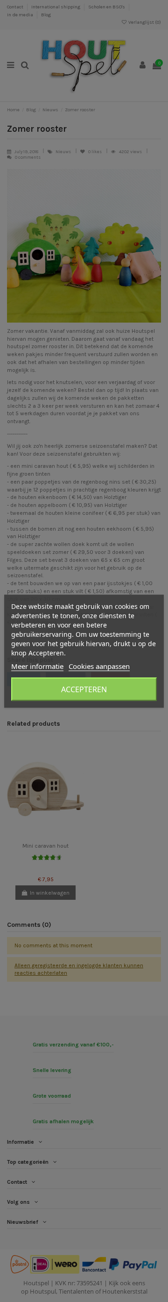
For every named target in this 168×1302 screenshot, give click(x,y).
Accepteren (84, 689)
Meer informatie (37, 665)
